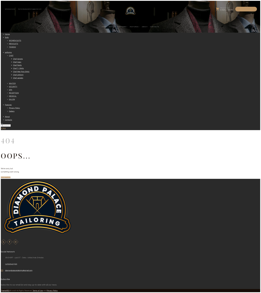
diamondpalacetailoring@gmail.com (19, 270)
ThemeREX (5, 291)
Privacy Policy (52, 291)
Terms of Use (38, 291)
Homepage (5, 177)
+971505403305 (11, 264)
